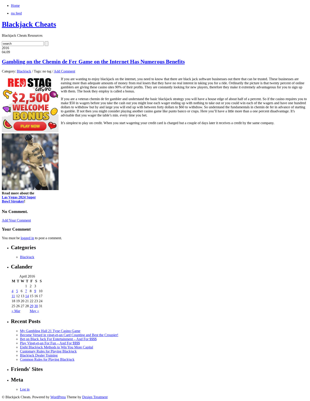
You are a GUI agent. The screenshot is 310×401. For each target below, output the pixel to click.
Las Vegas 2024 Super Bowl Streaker (19, 199)
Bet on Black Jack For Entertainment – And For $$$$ (58, 339)
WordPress (58, 397)
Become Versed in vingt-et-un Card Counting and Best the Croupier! (69, 335)
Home (15, 5)
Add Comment (64, 71)
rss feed (16, 13)
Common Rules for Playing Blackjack (47, 359)
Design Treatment (95, 397)
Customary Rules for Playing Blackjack (48, 351)
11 (13, 296)
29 (31, 306)
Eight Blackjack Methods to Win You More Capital (56, 347)
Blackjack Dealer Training (39, 355)
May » (34, 311)
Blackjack (24, 71)
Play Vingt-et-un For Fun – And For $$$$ (50, 343)
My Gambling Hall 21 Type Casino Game (50, 331)
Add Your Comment (16, 220)
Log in (25, 389)
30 (36, 306)
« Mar (16, 311)
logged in (27, 238)
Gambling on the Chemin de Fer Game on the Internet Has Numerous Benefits (93, 62)
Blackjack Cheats (29, 24)
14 (27, 296)
